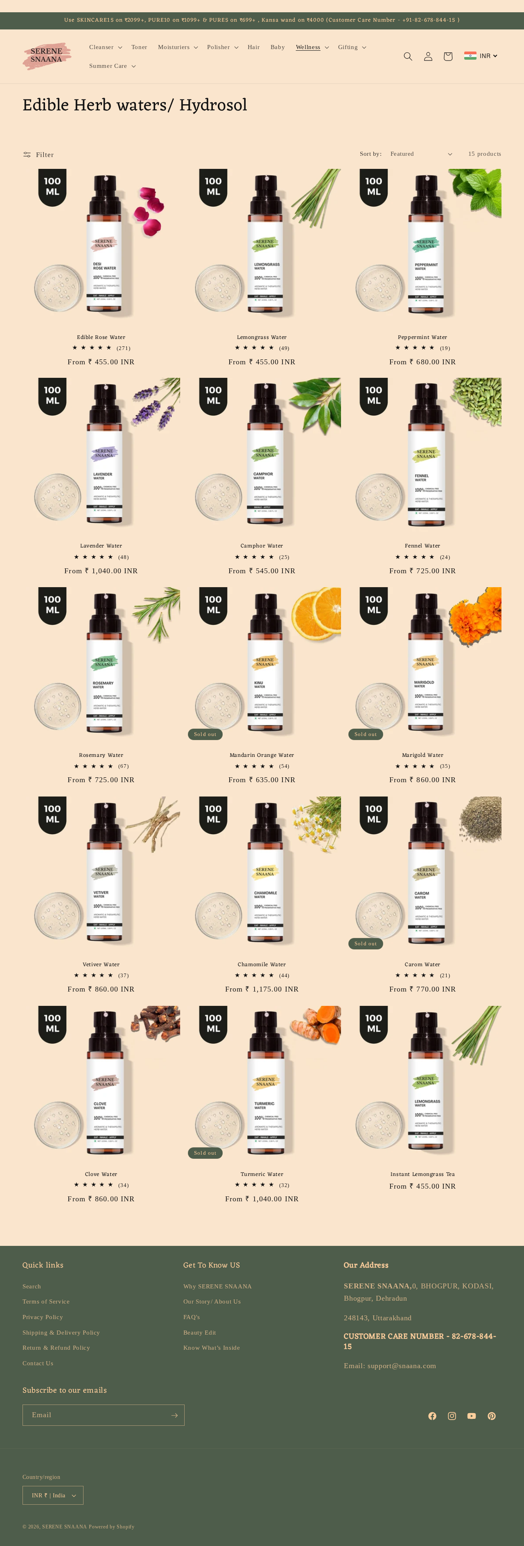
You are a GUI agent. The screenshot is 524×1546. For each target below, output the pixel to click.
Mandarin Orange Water (262, 755)
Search (32, 1286)
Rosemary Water (101, 755)
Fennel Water (422, 546)
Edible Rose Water (101, 337)
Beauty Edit (199, 1332)
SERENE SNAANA (64, 1527)
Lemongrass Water (262, 337)
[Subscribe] (174, 1415)
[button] (105, 47)
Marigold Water (423, 755)
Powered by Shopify (112, 1527)
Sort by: (371, 153)
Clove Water (101, 1174)
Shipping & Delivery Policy (61, 1332)
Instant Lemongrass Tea (423, 1174)
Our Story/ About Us (212, 1301)
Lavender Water (101, 546)
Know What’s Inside (211, 1347)
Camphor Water (262, 546)
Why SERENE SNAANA (217, 1286)
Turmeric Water (262, 1174)
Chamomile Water (262, 965)
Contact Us (38, 1363)
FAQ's (191, 1316)
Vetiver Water (101, 965)
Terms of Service (46, 1301)
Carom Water (422, 965)
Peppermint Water (422, 337)
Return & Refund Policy (56, 1347)
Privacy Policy (43, 1316)
